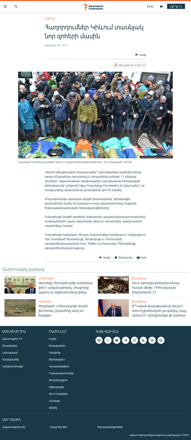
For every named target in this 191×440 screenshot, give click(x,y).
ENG (150, 6)
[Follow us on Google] (161, 340)
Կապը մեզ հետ (58, 426)
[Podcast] (152, 340)
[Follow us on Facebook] (99, 340)
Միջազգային (47, 278)
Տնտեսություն (57, 359)
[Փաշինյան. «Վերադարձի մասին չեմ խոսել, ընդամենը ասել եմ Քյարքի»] (20, 308)
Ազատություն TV (12, 338)
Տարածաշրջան (58, 380)
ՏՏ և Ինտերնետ (58, 393)
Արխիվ (53, 407)
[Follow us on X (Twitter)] (107, 340)
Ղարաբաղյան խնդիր (61, 373)
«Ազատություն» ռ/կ (13, 426)
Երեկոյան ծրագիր (12, 366)
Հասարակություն (59, 366)
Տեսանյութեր (9, 345)
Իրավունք (54, 352)
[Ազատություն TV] (161, 6)
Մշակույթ (54, 400)
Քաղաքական (139, 278)
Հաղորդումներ (10, 359)
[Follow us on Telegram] (125, 340)
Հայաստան (45, 301)
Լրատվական (10, 352)
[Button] (140, 54)
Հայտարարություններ (110, 426)
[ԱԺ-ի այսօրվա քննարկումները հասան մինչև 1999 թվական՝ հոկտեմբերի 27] (113, 285)
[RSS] (143, 340)
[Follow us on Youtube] (116, 340)
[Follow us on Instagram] (134, 340)
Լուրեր (50, 18)
